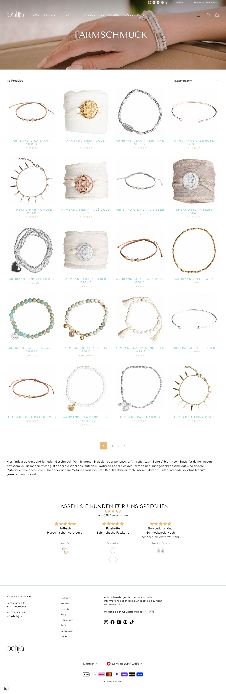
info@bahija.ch (15, 616)
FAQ (63, 625)
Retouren (66, 597)
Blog (63, 614)
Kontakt (65, 603)
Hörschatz (67, 619)
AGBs (64, 636)
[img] (113, 511)
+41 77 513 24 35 (16, 612)
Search (65, 609)
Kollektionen (135, 14)
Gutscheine (109, 14)
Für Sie (50, 14)
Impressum (67, 630)
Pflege (89, 14)
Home (35, 14)
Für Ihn (70, 14)
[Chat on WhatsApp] (5, 688)
